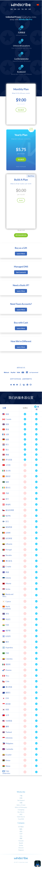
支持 (19, 9)
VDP (20, 834)
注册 (29, 9)
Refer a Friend (21, 805)
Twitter (21, 845)
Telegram (21, 850)
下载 (22, 9)
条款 (21, 831)
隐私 (21, 829)
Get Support (21, 800)
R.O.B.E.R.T (21, 72)
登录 (26, 9)
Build (21, 200)
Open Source (21, 816)
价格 (15, 9)
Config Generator (21, 59)
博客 (21, 838)
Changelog (21, 809)
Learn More (21, 254)
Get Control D (21, 272)
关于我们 (21, 827)
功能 (11, 9)
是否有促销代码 (20, 235)
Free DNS (21, 819)
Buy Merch (21, 812)
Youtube (20, 841)
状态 (21, 814)
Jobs (21, 836)
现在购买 (21, 110)
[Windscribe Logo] (21, 4)
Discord (21, 848)
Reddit (21, 843)
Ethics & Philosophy (21, 807)
